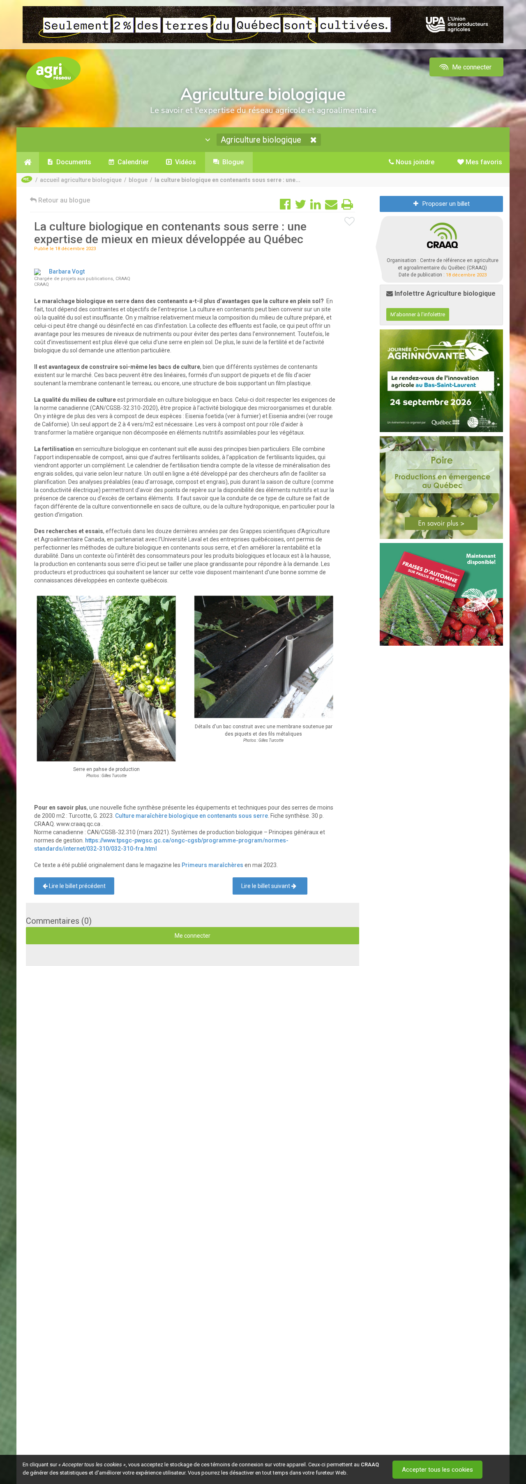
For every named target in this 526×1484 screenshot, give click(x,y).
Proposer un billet (446, 203)
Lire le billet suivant (266, 886)
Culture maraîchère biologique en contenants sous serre (191, 815)
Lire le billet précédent (77, 886)
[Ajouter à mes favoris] (349, 221)
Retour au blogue (63, 200)
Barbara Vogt (67, 271)
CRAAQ (370, 1464)
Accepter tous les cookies (437, 1469)
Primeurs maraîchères (212, 865)
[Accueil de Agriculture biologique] (27, 162)
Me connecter (470, 67)
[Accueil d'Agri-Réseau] (53, 72)
